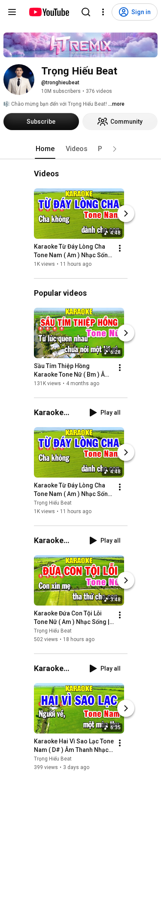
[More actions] (119, 248)
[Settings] (103, 12)
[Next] (125, 213)
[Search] (86, 12)
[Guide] (12, 12)
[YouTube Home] (48, 12)
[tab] (45, 149)
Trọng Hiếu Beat (53, 503)
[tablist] (81, 149)
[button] (114, 149)
